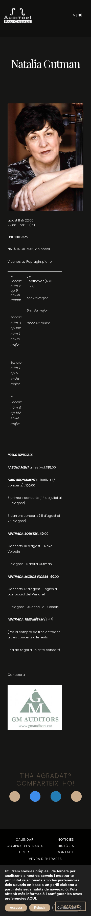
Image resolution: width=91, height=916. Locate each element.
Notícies (66, 839)
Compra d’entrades (25, 846)
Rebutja (39, 907)
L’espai (25, 852)
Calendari (25, 839)
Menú (78, 15)
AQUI (31, 898)
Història (66, 846)
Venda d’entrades (45, 859)
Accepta (16, 907)
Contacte (66, 852)
